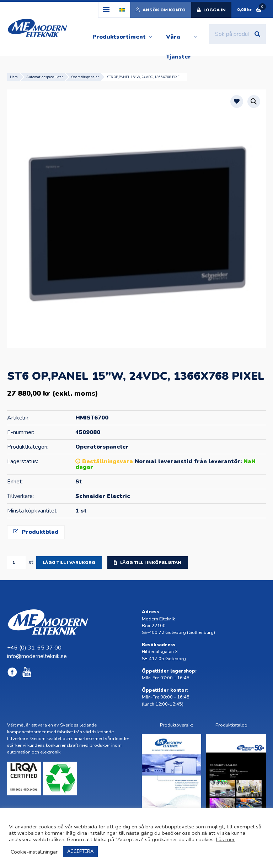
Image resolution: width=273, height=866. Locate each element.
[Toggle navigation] (106, 10)
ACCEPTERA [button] (80, 851)
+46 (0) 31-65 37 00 (34, 648)
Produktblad (39, 532)
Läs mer (225, 839)
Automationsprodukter (44, 77)
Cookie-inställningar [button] (34, 852)
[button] (253, 101)
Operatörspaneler (85, 77)
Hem (14, 77)
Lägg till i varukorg (69, 562)
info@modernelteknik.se (37, 656)
